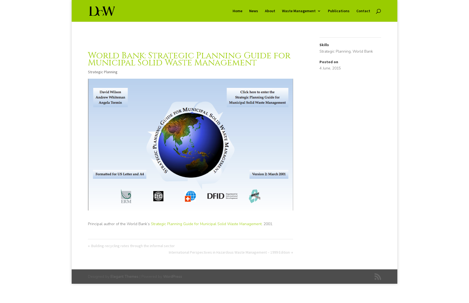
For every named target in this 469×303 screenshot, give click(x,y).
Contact (363, 11)
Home (237, 11)
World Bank (363, 51)
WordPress (172, 276)
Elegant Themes (124, 276)
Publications (339, 11)
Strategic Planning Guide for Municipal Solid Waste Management (206, 224)
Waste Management (299, 11)
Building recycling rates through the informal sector (131, 245)
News (253, 11)
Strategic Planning (103, 71)
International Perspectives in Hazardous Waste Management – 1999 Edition (231, 252)
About (270, 11)
